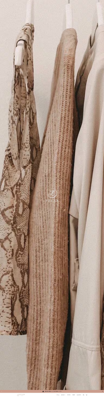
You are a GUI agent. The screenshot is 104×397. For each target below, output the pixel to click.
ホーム (58, 395)
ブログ (73, 395)
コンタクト (79, 395)
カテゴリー (63, 395)
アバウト (69, 395)
